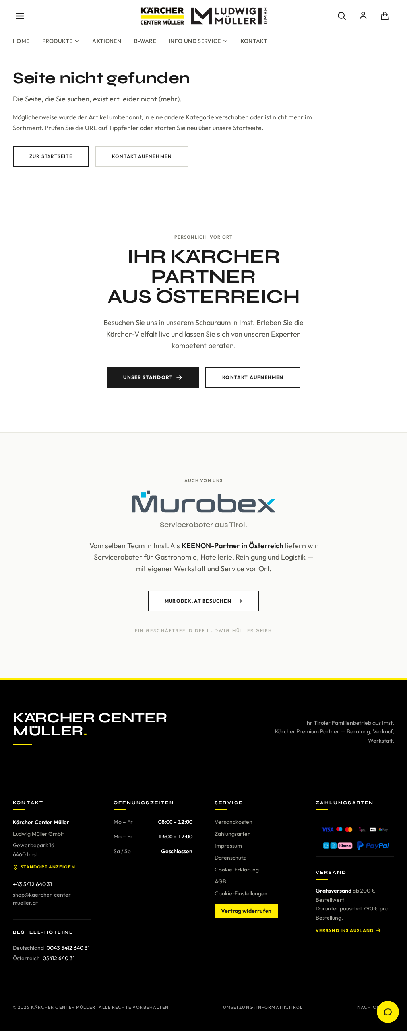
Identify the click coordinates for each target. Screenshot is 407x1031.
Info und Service (195, 41)
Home (21, 41)
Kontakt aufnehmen (142, 156)
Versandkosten (233, 821)
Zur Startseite (50, 156)
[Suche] (341, 15)
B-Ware (145, 41)
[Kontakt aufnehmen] (388, 1012)
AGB (220, 881)
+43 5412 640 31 (32, 884)
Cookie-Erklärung (237, 869)
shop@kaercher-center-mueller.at (43, 898)
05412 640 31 (59, 958)
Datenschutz (230, 857)
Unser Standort (148, 377)
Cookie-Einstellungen (241, 893)
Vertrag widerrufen (246, 910)
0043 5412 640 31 (68, 947)
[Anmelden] (363, 15)
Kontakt (254, 41)
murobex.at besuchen (198, 601)
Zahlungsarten (233, 833)
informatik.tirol (279, 1007)
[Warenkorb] (384, 15)
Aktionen (106, 41)
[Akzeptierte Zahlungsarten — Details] (355, 837)
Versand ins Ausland (345, 930)
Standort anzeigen (48, 867)
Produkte (57, 41)
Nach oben (371, 1007)
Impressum (228, 845)
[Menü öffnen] (20, 16)
